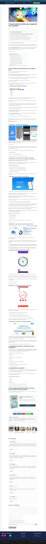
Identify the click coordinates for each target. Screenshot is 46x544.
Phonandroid (11, 193)
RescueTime (13, 238)
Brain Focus (10, 309)
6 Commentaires (22, 28)
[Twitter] (11, 420)
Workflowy (10, 98)
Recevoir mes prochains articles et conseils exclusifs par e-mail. (16, 522)
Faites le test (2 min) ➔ (28, 0)
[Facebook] (9, 420)
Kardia (15, 283)
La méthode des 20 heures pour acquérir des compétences (34, 432)
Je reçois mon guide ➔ (27, 405)
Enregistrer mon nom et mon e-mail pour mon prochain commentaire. (17, 520)
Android (14, 152)
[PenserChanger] (6, 3)
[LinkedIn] (10, 420)
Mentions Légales (31, 541)
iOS (15, 152)
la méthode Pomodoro (23, 309)
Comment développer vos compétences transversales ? (22, 432)
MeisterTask (27, 336)
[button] (43, 3)
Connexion (42, 3)
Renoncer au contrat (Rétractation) (40, 541)
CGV (34, 541)
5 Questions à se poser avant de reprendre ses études (29, 432)
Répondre (11, 449)
